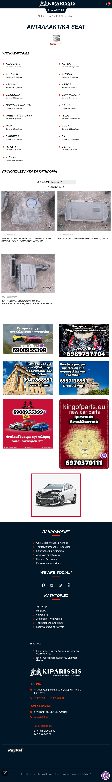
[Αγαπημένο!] (50, 227)
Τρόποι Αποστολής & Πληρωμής (53, 547)
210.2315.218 (41, 698)
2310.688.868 (41, 717)
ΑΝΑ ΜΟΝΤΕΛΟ (56, 16)
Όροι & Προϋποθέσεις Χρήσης (52, 543)
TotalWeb (86, 774)
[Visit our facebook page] (43, 585)
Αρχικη (41, 16)
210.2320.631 (57, 698)
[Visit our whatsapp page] (60, 585)
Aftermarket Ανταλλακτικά (49, 619)
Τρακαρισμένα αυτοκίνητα (49, 623)
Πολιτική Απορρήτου (46, 559)
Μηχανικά (41, 610)
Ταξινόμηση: (42, 182)
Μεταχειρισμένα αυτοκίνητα (50, 627)
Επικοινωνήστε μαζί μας (48, 563)
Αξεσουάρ (41, 606)
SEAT (70, 16)
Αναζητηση (57, 10)
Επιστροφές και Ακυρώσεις (50, 551)
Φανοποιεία (42, 615)
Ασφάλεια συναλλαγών (48, 555)
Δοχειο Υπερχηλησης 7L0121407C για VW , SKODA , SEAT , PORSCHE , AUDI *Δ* (26, 239)
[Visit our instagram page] (52, 585)
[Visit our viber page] (69, 585)
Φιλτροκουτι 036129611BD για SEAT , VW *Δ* (83, 238)
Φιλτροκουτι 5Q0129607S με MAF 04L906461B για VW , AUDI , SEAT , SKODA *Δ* (27, 302)
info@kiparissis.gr (43, 726)
